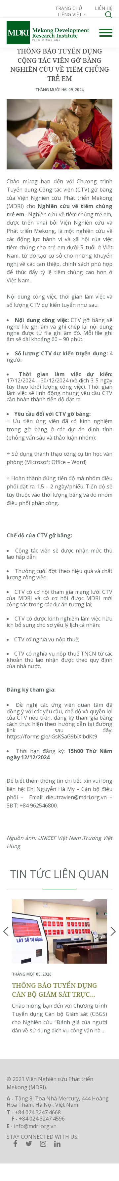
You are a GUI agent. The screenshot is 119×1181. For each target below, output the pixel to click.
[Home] (48, 33)
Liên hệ (103, 8)
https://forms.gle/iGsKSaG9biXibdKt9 (52, 736)
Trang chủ (68, 8)
